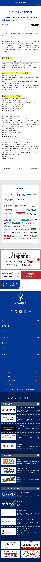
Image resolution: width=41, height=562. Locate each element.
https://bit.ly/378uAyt (8, 110)
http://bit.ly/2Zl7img (8, 158)
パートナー (6, 360)
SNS (3, 365)
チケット (5, 343)
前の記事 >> (35, 169)
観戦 (3, 331)
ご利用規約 (7, 372)
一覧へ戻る (20, 169)
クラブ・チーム (7, 326)
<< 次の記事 (6, 169)
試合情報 (5, 337)
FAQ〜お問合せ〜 (9, 384)
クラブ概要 (7, 376)
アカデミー (5, 354)
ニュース (5, 320)
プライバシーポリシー (10, 380)
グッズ (4, 348)
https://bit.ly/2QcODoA (9, 136)
